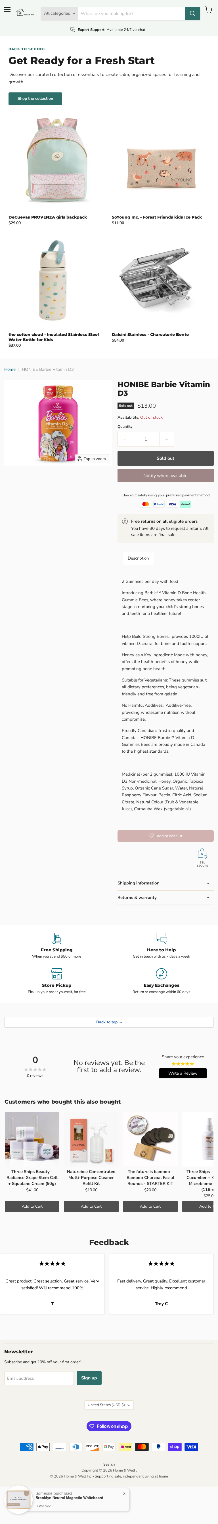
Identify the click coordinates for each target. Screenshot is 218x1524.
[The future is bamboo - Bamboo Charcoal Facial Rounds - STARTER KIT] (150, 1139)
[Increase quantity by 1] (167, 439)
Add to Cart (32, 1206)
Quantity (125, 427)
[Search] (192, 13)
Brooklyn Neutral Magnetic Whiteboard (69, 1497)
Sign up (89, 1378)
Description (138, 558)
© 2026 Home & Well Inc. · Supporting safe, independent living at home (109, 1476)
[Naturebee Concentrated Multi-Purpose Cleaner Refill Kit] (91, 1139)
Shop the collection (35, 98)
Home (10, 369)
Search (109, 1464)
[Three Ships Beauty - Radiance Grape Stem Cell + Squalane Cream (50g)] (32, 1139)
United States (106, 1404)
